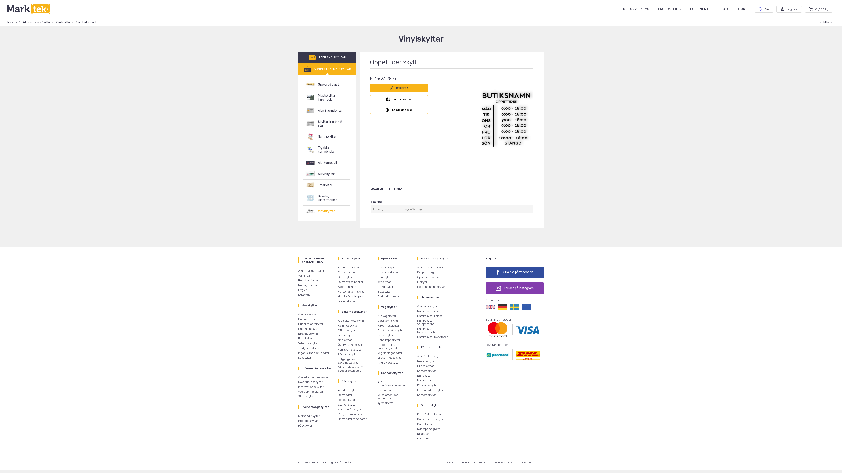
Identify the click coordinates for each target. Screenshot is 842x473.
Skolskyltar (385, 390)
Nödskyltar (345, 340)
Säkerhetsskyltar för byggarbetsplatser (351, 369)
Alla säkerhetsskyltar (351, 320)
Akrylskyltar (326, 174)
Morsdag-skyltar (309, 416)
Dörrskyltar (345, 277)
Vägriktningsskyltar (390, 353)
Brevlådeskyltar (308, 333)
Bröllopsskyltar (308, 420)
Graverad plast (328, 84)
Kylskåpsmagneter (429, 429)
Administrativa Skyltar (36, 22)
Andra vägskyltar (389, 362)
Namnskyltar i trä (428, 311)
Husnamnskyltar (308, 328)
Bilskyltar (423, 433)
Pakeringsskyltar (388, 325)
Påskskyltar (305, 425)
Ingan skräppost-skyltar (313, 353)
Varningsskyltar (348, 325)
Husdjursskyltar (388, 272)
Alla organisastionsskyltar (392, 383)
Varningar (304, 275)
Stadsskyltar (306, 396)
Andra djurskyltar (389, 296)
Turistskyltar (385, 335)
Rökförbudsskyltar (310, 382)
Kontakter (525, 462)
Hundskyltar (385, 286)
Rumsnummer (347, 272)
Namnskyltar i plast (429, 316)
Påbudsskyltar (347, 330)
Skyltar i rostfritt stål (330, 123)
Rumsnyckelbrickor (350, 282)
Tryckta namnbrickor (327, 150)
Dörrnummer (306, 319)
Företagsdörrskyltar (430, 390)
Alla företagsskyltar (429, 356)
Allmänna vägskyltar (391, 330)
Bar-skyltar (424, 375)
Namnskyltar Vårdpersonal (426, 322)
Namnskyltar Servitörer (432, 337)
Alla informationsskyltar (313, 377)
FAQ (725, 9)
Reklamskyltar (426, 361)
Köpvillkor (447, 462)
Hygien (303, 290)
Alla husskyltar (307, 314)
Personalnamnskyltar (352, 291)
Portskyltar (305, 338)
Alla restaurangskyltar (431, 267)
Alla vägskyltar (387, 316)
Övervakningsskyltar (351, 344)
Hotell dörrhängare (350, 296)
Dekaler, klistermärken (327, 198)
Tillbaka (827, 22)
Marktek (12, 22)
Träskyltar (325, 185)
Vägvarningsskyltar (390, 357)
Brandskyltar (346, 335)
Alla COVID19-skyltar (311, 270)
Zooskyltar (384, 277)
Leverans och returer (473, 462)
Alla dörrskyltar (347, 390)
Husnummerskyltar (310, 324)
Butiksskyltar (425, 366)
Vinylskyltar (63, 22)
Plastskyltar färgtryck (326, 97)
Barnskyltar (424, 424)
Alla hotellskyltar (348, 267)
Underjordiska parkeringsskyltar (389, 346)
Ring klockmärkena (350, 414)
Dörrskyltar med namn (352, 419)
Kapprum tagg (347, 286)
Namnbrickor (425, 380)
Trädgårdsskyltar (309, 348)
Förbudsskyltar (348, 354)
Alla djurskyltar (387, 267)
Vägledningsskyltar (310, 391)
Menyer (422, 282)
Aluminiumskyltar (330, 111)
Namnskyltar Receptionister (427, 330)
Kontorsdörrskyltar (350, 409)
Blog (741, 9)
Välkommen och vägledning (388, 396)
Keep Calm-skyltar (429, 414)
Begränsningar (308, 280)
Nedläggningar (308, 285)
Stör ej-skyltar (347, 404)
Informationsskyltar (311, 386)
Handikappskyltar (389, 340)
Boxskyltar (384, 291)
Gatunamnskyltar (389, 320)
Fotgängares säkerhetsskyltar (349, 361)
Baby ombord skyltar (430, 419)
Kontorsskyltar (426, 370)
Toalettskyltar (346, 301)
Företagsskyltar (427, 385)
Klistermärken (426, 438)
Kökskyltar (304, 357)
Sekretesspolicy (502, 462)
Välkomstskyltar (308, 343)
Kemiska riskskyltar (350, 349)
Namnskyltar (327, 137)
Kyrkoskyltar (385, 403)
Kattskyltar (384, 282)
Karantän (304, 295)
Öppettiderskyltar (428, 277)
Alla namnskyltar (428, 306)
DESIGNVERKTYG (636, 9)
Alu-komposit (327, 163)
